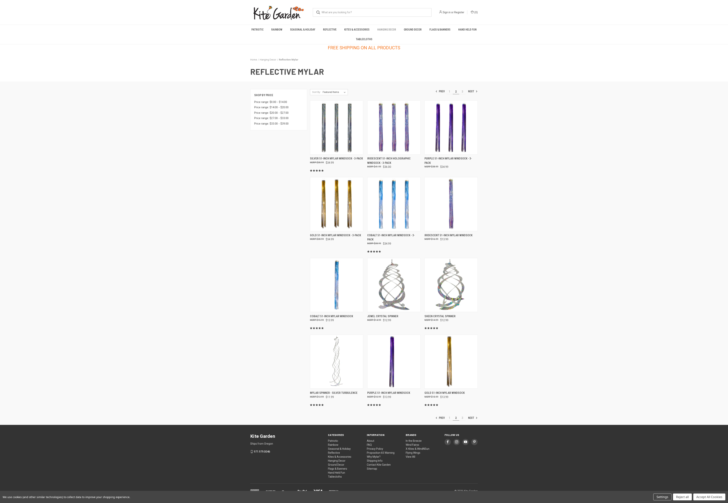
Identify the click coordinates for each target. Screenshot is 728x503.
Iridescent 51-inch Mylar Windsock (448, 235)
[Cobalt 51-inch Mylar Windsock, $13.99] (336, 285)
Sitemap (372, 468)
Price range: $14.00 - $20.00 (271, 107)
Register (459, 12)
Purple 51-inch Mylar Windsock (388, 393)
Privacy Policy (375, 448)
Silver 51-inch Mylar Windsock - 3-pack (336, 158)
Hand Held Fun (467, 29)
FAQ (369, 444)
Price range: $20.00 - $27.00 (271, 113)
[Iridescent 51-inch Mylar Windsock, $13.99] (451, 204)
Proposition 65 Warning (381, 452)
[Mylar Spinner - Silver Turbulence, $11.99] (336, 361)
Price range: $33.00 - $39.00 (271, 123)
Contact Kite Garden (379, 464)
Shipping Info (375, 460)
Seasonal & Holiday (302, 29)
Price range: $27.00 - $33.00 (271, 118)
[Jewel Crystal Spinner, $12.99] (394, 285)
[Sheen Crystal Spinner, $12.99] (451, 285)
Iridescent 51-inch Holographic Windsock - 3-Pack (389, 161)
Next (471, 91)
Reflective (330, 29)
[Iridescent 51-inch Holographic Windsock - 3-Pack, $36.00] (394, 127)
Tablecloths (364, 39)
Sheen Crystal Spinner (440, 316)
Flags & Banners (439, 29)
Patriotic (257, 29)
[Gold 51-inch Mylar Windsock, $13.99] (451, 361)
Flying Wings (413, 452)
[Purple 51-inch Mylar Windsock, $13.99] (394, 361)
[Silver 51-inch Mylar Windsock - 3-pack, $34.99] (336, 127)
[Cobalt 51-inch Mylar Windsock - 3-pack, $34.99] (394, 204)
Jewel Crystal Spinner (382, 316)
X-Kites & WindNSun (417, 448)
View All (410, 456)
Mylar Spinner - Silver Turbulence (334, 393)
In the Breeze (414, 440)
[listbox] (335, 92)
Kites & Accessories (356, 29)
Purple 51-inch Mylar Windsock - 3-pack (448, 161)
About (370, 440)
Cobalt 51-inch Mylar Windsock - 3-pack (391, 237)
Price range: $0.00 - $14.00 (270, 102)
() (476, 12)
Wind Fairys (412, 444)
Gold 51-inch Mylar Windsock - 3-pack (335, 235)
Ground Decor (413, 29)
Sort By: (316, 92)
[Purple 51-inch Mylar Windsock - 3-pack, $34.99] (451, 127)
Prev (441, 91)
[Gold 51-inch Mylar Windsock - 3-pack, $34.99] (336, 204)
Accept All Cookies (709, 497)
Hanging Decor (386, 29)
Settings (662, 497)
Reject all (682, 497)
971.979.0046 (262, 451)
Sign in (447, 12)
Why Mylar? (373, 456)
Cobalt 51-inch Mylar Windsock (331, 316)
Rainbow (276, 29)
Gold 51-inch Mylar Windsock (444, 393)
